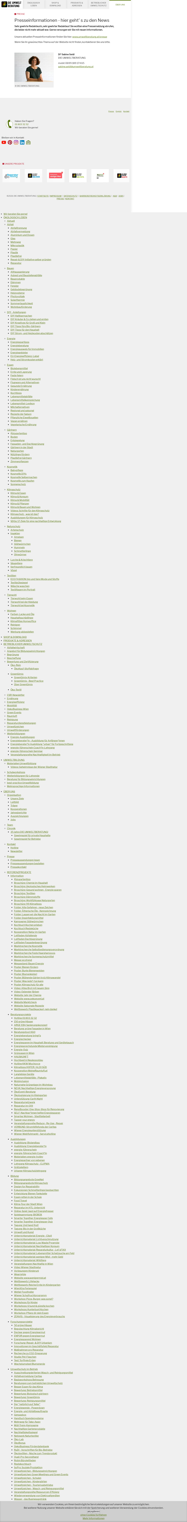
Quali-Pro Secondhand (26, 1457)
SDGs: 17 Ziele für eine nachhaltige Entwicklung (36, 521)
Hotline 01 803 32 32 (25, 1018)
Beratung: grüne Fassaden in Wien (32, 1028)
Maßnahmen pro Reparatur (28, 1349)
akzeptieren (94, 1511)
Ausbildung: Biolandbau (27, 1142)
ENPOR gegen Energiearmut (29, 1335)
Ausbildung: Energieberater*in (30, 1146)
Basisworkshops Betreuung (29, 1379)
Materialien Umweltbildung (21, 763)
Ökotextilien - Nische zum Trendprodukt (35, 1453)
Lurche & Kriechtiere (22, 559)
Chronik (11, 828)
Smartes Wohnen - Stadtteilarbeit (32, 1116)
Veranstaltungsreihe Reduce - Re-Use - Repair (38, 1123)
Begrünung (13, 654)
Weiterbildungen (16, 733)
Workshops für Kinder (26, 1302)
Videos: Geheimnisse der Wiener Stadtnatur (34, 767)
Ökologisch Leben (33, 4)
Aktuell (11, 221)
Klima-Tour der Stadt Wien (28, 1204)
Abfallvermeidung (20, 231)
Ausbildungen (18, 1139)
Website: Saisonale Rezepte (29, 1005)
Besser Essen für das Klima (28, 1386)
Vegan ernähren (19, 421)
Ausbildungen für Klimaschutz (27, 517)
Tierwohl (12, 595)
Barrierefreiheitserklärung (95, 196)
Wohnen (11, 610)
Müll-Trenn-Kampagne (26, 1425)
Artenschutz (17, 530)
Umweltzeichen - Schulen (27, 1478)
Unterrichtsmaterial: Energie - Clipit (33, 1235)
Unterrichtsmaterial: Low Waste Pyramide (36, 1242)
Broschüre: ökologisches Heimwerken (34, 886)
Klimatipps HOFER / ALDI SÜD (30, 1067)
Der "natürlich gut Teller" (27, 1404)
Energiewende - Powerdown (29, 1407)
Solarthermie (18, 300)
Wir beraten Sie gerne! (15, 214)
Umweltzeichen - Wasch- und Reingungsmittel (39, 1488)
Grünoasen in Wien (24, 1053)
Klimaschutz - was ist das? (25, 514)
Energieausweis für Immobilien (27, 349)
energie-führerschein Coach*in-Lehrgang (33, 747)
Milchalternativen (20, 407)
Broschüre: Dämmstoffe (27, 897)
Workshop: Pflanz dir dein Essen (31, 1313)
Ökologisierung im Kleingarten (30, 1095)
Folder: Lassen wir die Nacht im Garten (34, 914)
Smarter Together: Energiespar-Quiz (33, 1221)
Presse (21, 14)
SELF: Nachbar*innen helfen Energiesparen (37, 1112)
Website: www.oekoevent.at (29, 998)
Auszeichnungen (19, 816)
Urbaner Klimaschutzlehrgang (30, 1170)
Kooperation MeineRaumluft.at (30, 1070)
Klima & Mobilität (20, 500)
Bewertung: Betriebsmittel (28, 1390)
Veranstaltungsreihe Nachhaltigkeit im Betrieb (35, 754)
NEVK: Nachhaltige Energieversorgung (35, 1088)
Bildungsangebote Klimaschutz (31, 1183)
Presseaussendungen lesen (25, 860)
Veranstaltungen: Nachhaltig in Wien (33, 1263)
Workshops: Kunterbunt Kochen (31, 1309)
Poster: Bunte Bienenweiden (29, 970)
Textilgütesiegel (19, 582)
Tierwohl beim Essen (22, 598)
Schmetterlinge (22, 551)
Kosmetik (12, 466)
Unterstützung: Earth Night (28, 1098)
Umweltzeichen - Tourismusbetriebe (33, 1485)
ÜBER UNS (9, 791)
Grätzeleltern (21, 1167)
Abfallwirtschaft (16, 647)
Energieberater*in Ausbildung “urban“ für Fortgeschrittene (42, 744)
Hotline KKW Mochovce (27, 1063)
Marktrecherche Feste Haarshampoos (34, 953)
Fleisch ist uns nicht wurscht (26, 379)
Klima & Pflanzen (20, 503)
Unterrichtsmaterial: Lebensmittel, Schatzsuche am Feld (44, 1253)
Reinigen (15, 624)
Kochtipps (16, 393)
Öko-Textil (16, 689)
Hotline (14, 847)
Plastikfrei (16, 256)
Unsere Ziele (17, 798)
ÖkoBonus (19, 1443)
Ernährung (12, 698)
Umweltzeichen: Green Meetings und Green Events (41, 1474)
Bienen (17, 540)
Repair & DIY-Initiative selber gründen (31, 259)
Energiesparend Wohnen (27, 1339)
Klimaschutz (13, 489)
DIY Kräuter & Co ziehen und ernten (29, 319)
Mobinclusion (21, 1081)
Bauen (10, 268)
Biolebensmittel (19, 368)
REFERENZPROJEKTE (19, 872)
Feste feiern (17, 375)
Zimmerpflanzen (19, 461)
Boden (14, 437)
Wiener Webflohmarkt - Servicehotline (35, 1134)
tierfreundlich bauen (21, 566)
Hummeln (19, 547)
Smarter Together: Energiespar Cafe (33, 1218)
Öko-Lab (19, 1439)
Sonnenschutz (18, 484)
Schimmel (16, 628)
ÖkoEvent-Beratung (25, 1091)
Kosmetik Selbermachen (24, 477)
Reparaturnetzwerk (24, 1102)
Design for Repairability (26, 1186)
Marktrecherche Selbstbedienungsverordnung (39, 949)
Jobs (121, 196)
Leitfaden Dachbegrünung (28, 939)
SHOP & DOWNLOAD (15, 637)
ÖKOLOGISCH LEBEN (15, 217)
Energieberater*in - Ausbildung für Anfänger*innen (38, 740)
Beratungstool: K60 (24, 1032)
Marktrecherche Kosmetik (28, 946)
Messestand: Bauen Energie (29, 963)
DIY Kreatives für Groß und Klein (28, 322)
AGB (115, 196)
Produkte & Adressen (77, 4)
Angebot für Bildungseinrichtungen (26, 651)
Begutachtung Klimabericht (29, 1328)
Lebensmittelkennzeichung (25, 400)
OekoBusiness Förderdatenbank (31, 1446)
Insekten (15, 533)
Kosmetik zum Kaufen (22, 480)
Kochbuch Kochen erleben (28, 925)
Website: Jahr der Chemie (27, 995)
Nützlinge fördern (20, 454)
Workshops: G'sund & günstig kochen (34, 1306)
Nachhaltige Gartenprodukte (29, 1428)
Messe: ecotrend (23, 960)
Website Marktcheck (25, 1002)
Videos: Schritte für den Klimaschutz (30, 510)
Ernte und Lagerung (21, 372)
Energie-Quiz (21, 1049)
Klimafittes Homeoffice (23, 621)
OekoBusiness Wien (18, 709)
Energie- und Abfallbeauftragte (31, 1411)
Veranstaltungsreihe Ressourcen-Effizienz (36, 1492)
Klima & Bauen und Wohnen (25, 507)
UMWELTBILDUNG (14, 760)
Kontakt (69, 199)
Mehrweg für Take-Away (27, 1421)
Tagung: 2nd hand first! (26, 1225)
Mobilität (12, 705)
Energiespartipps (20, 342)
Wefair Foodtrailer (24, 1292)
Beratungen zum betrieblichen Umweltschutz (38, 1383)
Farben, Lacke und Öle (22, 614)
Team (10, 825)
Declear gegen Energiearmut (29, 1332)
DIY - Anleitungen (16, 312)
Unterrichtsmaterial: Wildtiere (30, 1260)
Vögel (14, 570)
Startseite (43, 196)
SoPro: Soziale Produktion (28, 1467)
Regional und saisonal (22, 410)
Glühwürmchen (22, 544)
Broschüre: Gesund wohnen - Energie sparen (38, 890)
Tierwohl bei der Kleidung (24, 602)
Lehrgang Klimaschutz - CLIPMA (32, 1163)
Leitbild (15, 802)
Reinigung (12, 719)
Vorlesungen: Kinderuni (26, 1270)
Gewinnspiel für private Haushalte (32, 835)
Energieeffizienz (16, 702)
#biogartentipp (19, 433)
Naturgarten (17, 451)
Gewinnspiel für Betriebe (27, 839)
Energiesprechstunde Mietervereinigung (36, 1046)
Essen (10, 365)
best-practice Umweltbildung (23, 782)
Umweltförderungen (18, 730)
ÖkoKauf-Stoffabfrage (26, 668)
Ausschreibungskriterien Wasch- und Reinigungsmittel (43, 1372)
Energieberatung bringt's (27, 1035)
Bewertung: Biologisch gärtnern (31, 1393)
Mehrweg (16, 242)
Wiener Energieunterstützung (30, 1130)
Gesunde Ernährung (21, 386)
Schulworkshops (16, 772)
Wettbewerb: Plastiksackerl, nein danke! (35, 1009)
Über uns (120, 5)
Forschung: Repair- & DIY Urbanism (33, 1342)
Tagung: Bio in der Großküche (30, 1228)
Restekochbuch (22, 1464)
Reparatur (16, 263)
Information (17, 875)
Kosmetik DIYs (18, 473)
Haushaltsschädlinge (22, 617)
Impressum (56, 196)
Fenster (15, 286)
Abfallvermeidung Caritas (28, 1376)
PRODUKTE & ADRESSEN (18, 640)
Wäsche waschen (20, 586)
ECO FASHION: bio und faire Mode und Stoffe (35, 579)
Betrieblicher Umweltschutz (98, 4)
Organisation (14, 795)
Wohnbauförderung (21, 307)
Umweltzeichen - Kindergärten (30, 1481)
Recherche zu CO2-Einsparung (30, 1353)
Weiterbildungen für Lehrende (23, 775)
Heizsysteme (18, 293)
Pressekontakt (18, 867)
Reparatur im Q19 (23, 1105)
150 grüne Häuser (23, 1021)
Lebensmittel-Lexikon (23, 403)
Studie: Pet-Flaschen (25, 1357)
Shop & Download (55, 4)
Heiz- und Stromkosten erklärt (27, 359)
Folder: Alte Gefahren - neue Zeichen (33, 907)
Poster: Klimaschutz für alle (28, 984)
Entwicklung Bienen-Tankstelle (30, 1193)
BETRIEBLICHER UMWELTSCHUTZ (23, 644)
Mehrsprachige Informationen (23, 786)
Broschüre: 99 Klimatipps (28, 904)
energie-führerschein (25, 1149)
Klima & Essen (18, 493)
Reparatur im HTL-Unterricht (29, 1207)
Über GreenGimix (23, 684)
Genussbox (20, 1414)
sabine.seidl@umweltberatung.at (76, 66)
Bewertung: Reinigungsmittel (29, 1400)
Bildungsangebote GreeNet (29, 1179)
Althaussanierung (20, 272)
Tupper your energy (24, 1119)
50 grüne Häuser (23, 1325)
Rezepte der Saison (21, 414)
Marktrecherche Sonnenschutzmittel (34, 956)
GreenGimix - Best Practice (28, 681)
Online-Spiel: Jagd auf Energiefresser (34, 1211)
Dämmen (16, 282)
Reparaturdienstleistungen (21, 723)
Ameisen (19, 537)
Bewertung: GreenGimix (27, 1397)
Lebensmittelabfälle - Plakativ (30, 1077)
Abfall (10, 224)
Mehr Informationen (93, 1518)
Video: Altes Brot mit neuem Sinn (31, 988)
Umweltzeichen (15, 726)
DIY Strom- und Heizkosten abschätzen (32, 333)
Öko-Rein (16, 665)
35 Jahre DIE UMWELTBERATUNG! (29, 832)
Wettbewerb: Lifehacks (26, 1281)
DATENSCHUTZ (70, 196)
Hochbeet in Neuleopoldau (28, 1060)
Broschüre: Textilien (24, 893)
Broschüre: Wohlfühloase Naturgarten (34, 900)
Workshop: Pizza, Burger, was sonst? (33, 1299)
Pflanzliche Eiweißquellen (24, 417)
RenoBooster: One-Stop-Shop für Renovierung (39, 1109)
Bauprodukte (18, 279)
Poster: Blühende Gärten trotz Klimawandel (37, 977)
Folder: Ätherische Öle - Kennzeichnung (35, 911)
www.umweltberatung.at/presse (89, 36)
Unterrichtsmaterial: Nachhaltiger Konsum (36, 1246)
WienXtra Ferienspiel (25, 1288)
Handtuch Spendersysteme (29, 1418)
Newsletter (16, 851)
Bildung (15, 1176)
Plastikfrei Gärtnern (21, 458)
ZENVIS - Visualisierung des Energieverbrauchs (39, 1316)
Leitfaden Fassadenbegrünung (30, 942)
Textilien (11, 575)
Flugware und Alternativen (25, 382)
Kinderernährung (20, 389)
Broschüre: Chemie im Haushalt (31, 882)
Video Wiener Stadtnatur (27, 1267)
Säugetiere (16, 563)
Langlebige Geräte (24, 1074)
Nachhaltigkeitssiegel (26, 1432)
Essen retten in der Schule (28, 1197)
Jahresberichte (19, 812)
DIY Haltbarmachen (21, 315)
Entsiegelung (18, 440)
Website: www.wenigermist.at (30, 1278)
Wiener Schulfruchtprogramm (30, 1295)
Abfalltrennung (19, 228)
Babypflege (17, 470)
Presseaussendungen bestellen (27, 863)
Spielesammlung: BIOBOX (28, 1214)
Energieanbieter (19, 352)
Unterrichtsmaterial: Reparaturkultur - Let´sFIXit (40, 1249)
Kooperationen (19, 809)
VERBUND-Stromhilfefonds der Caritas (35, 1127)
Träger (14, 805)
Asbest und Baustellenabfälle (26, 275)
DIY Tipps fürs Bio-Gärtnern (25, 326)
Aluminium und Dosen (22, 235)
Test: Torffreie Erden (25, 1360)
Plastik (14, 252)
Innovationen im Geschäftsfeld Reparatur (36, 1346)
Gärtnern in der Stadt (22, 447)
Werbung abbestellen (22, 631)
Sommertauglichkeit (22, 303)
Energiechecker (22, 1039)
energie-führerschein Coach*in (30, 1153)
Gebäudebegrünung (21, 289)
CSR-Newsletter (16, 695)
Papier (14, 249)
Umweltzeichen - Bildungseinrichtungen (35, 1471)
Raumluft (12, 716)
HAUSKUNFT (21, 1056)
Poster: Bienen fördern (26, 967)
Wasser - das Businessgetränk (30, 1499)
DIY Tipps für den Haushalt (25, 329)
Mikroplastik (17, 245)
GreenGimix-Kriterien (25, 677)
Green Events (14, 712)
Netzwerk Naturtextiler (26, 1436)
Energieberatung (20, 345)
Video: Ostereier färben (26, 991)
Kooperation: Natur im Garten (30, 932)
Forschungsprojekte (21, 1321)
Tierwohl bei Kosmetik (23, 605)
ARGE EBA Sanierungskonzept (30, 1025)
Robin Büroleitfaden (25, 1460)
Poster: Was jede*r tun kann (28, 981)
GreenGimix (17, 674)
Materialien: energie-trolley (28, 1156)
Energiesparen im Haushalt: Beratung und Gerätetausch (44, 1042)
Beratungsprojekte (21, 1014)
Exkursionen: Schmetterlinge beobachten (36, 1190)
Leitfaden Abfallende (25, 935)
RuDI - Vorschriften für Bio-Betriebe (33, 1450)
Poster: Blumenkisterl (25, 974)
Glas (13, 238)
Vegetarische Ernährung (24, 424)
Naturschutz (13, 526)
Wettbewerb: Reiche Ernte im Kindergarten (37, 1285)
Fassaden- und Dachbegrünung (27, 444)
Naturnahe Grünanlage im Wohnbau (33, 1084)
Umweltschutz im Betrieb (24, 1369)
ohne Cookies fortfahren (93, 1515)
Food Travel (20, 1200)
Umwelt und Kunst (24, 1232)
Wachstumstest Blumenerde (29, 1364)
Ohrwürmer (20, 554)
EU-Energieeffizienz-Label (25, 356)
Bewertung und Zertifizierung (23, 661)
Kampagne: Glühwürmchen (28, 921)
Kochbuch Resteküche (26, 928)
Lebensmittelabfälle (21, 396)
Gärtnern (12, 430)
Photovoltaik (18, 296)
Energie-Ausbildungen (23, 737)
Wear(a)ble (20, 1274)
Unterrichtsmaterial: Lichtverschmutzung (36, 1239)
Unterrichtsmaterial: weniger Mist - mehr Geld (38, 1256)
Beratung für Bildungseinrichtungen (26, 779)
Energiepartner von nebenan (29, 1160)
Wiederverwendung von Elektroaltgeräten (37, 1495)
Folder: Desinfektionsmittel (28, 918)
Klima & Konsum (19, 496)
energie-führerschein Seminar (27, 751)
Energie (11, 338)
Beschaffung (14, 658)
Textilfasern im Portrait (23, 589)
